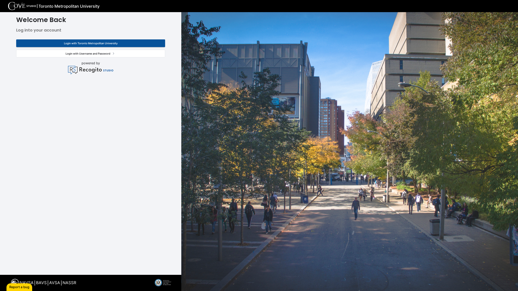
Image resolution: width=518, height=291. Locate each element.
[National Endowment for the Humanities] (163, 285)
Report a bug (19, 287)
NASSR (69, 282)
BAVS (41, 282)
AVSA (54, 282)
